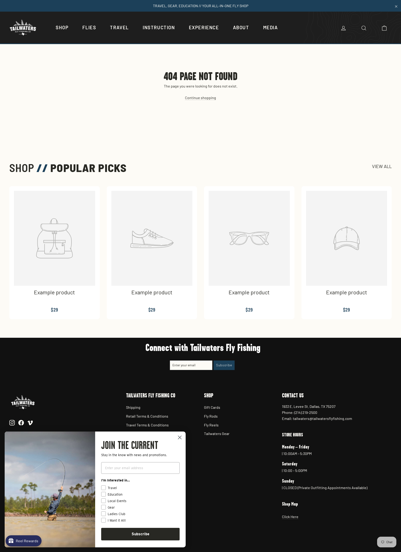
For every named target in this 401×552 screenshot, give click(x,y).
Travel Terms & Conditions (147, 425)
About (241, 27)
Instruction (159, 27)
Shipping (133, 407)
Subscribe (140, 534)
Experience (204, 27)
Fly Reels (211, 425)
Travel (119, 27)
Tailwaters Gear (217, 433)
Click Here (290, 516)
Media (270, 27)
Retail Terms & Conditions (147, 416)
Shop (62, 27)
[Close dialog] (180, 437)
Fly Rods (211, 416)
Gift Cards (212, 407)
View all (382, 166)
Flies (89, 27)
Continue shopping (200, 97)
